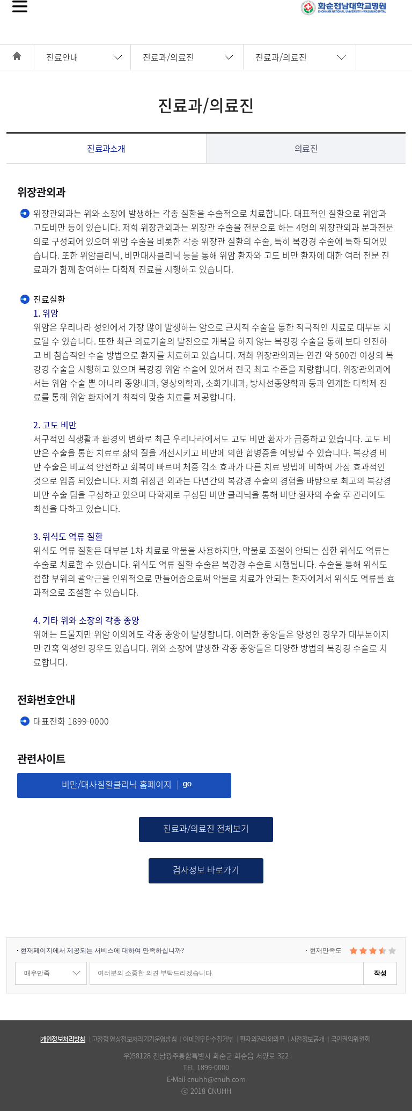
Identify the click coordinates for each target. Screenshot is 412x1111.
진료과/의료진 (168, 56)
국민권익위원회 (350, 1039)
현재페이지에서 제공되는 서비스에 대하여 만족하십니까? (102, 950)
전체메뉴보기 (19, 6)
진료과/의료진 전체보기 (206, 828)
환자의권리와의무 (262, 1039)
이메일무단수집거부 (208, 1039)
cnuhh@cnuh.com (216, 1079)
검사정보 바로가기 (206, 869)
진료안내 (62, 56)
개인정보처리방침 (63, 1039)
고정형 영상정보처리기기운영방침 (134, 1039)
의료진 (306, 148)
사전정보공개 (307, 1039)
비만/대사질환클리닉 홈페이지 (117, 784)
